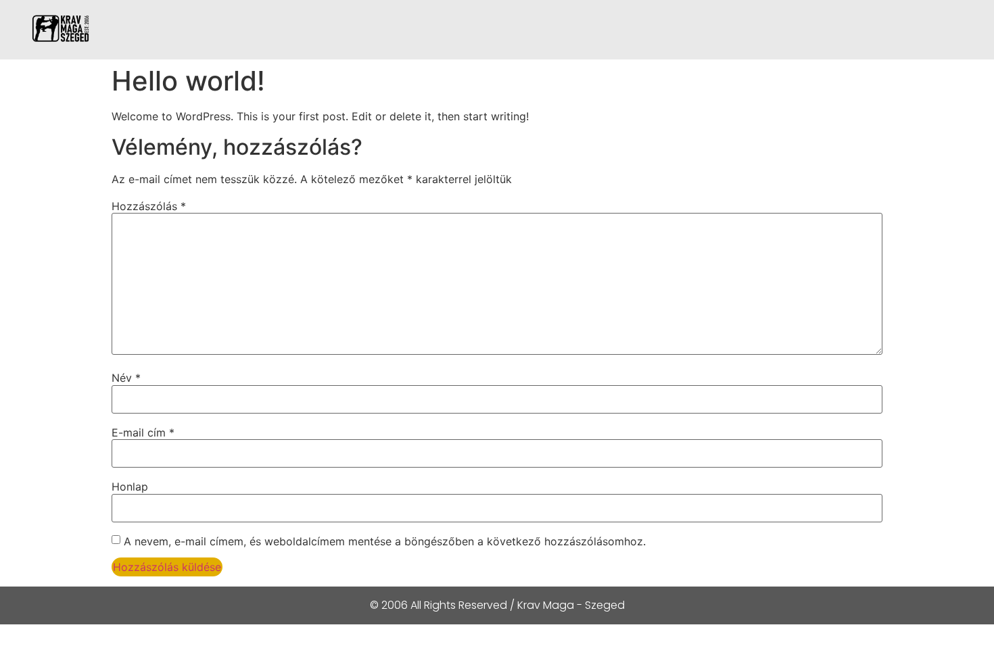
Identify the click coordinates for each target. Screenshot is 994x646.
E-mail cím (143, 432)
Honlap (130, 486)
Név (126, 377)
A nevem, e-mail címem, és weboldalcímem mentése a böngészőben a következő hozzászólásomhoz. (385, 541)
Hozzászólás (149, 206)
